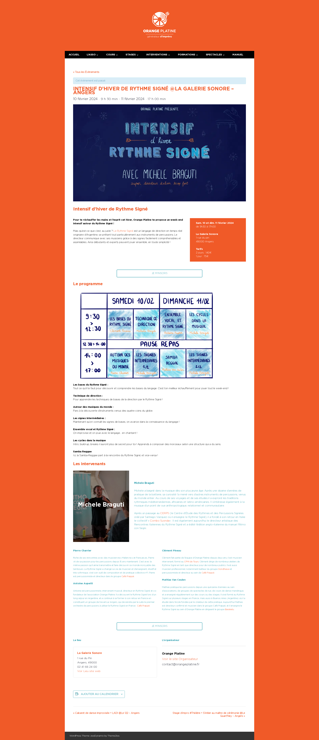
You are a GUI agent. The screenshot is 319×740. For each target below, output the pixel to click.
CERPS (164, 513)
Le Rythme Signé (123, 231)
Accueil (74, 54)
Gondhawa (223, 569)
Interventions (156, 54)
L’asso (91, 54)
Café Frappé (127, 576)
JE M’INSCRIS (159, 273)
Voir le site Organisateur (180, 659)
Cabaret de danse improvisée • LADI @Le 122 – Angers (106, 713)
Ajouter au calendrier (99, 694)
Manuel (237, 54)
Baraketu (229, 609)
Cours (110, 54)
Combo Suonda (159, 520)
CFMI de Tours (191, 562)
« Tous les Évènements (86, 72)
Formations (186, 54)
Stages (131, 54)
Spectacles (214, 54)
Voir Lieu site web (89, 671)
